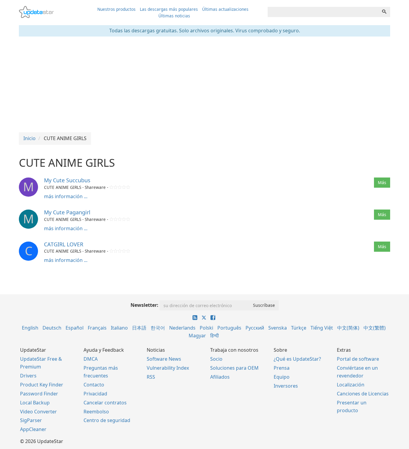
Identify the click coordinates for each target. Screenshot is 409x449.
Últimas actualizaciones (225, 9)
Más (382, 182)
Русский (255, 327)
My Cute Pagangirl (67, 212)
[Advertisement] (204, 84)
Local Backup (35, 402)
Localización (350, 384)
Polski (206, 327)
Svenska (277, 327)
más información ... (65, 196)
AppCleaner (33, 429)
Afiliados (220, 377)
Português (229, 327)
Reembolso (96, 411)
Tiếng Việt (321, 327)
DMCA (91, 359)
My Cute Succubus (67, 180)
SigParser (31, 420)
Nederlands (182, 327)
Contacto (94, 384)
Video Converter (38, 411)
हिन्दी (214, 335)
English (30, 327)
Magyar (197, 335)
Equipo (282, 377)
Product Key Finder (41, 384)
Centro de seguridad (107, 420)
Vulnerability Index (168, 368)
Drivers (28, 375)
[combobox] (323, 12)
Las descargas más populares (169, 9)
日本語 (139, 327)
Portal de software (358, 359)
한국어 (158, 327)
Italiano (119, 327)
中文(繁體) (374, 327)
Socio (216, 359)
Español (75, 327)
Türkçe (298, 327)
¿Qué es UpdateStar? (297, 359)
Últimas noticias (174, 16)
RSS (151, 377)
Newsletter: (144, 305)
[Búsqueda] (384, 12)
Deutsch (52, 327)
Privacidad (95, 393)
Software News (164, 359)
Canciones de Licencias (363, 393)
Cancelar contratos (105, 402)
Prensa (282, 368)
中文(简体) (348, 327)
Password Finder (39, 393)
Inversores (286, 386)
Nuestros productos (116, 9)
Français (97, 327)
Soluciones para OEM (234, 368)
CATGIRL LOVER (63, 244)
